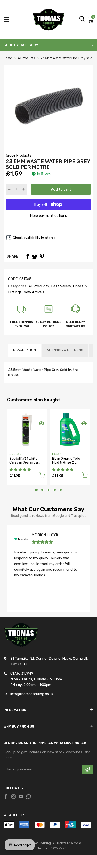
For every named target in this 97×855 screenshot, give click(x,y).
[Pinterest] (42, 256)
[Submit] (87, 769)
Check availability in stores (34, 238)
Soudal (15, 453)
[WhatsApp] (28, 796)
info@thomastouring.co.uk (31, 694)
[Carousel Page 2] (42, 490)
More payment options (48, 215)
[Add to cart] (42, 476)
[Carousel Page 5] (60, 490)
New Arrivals (33, 292)
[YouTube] (21, 796)
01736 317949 (21, 673)
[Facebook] (28, 256)
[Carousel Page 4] (54, 490)
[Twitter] (35, 256)
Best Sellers (60, 286)
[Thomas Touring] (49, 19)
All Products (38, 286)
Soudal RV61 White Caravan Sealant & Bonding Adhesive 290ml (23, 464)
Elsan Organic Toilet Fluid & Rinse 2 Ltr (67, 460)
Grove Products (18, 155)
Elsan (56, 453)
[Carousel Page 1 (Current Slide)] (36, 490)
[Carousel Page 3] (48, 490)
